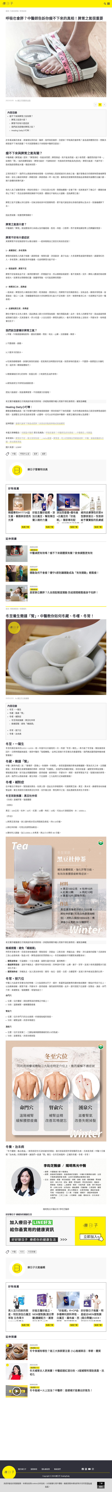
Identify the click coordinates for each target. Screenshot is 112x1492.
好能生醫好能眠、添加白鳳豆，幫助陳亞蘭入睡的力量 (43, 516)
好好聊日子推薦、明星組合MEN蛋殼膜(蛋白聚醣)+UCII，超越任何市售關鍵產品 (92, 1318)
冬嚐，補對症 (15, 717)
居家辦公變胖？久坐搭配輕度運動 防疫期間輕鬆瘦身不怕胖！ (64, 592)
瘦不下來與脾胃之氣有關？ (21, 116)
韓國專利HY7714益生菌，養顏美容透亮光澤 (19, 516)
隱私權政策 (46, 1469)
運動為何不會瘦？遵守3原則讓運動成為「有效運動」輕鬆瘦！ (64, 572)
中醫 (14, 454)
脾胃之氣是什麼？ (19, 120)
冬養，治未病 (15, 734)
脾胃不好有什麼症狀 (20, 123)
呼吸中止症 (24, 454)
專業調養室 (14, 609)
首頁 (7, 11)
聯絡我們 (57, 1469)
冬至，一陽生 (15, 710)
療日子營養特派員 (24, 100)
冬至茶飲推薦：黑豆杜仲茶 (23, 720)
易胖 (35, 454)
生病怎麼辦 (14, 11)
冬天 (22, 1252)
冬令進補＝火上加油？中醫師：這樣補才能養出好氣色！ (61, 1390)
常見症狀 (23, 11)
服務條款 (34, 1469)
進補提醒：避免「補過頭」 (23, 724)
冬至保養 (32, 1252)
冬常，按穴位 (15, 730)
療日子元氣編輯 (23, 698)
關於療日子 (22, 1469)
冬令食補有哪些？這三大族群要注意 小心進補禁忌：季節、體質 (65, 1351)
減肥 (44, 454)
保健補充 (23, 609)
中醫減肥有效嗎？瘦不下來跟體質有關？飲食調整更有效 (61, 553)
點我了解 (25, 527)
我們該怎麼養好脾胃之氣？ (23, 127)
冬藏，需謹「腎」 (17, 713)
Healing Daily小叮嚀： (21, 130)
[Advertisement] (56, 1429)
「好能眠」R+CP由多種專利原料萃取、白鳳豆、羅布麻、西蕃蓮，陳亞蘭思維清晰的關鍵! (68, 1318)
